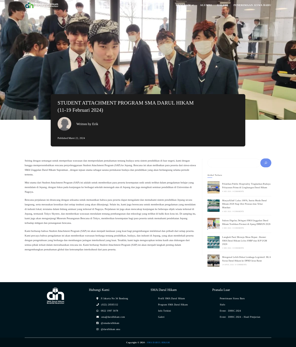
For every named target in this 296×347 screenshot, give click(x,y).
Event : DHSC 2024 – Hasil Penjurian (240, 317)
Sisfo (222, 304)
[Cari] (265, 162)
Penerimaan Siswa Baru (232, 298)
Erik (95, 124)
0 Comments (238, 191)
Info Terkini (164, 311)
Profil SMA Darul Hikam (171, 298)
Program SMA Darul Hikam (173, 304)
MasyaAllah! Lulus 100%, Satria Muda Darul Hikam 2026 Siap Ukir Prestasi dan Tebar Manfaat (244, 204)
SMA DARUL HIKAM (158, 342)
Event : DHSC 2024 (230, 311)
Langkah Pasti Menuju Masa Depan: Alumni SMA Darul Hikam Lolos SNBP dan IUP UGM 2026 (244, 241)
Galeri (161, 317)
